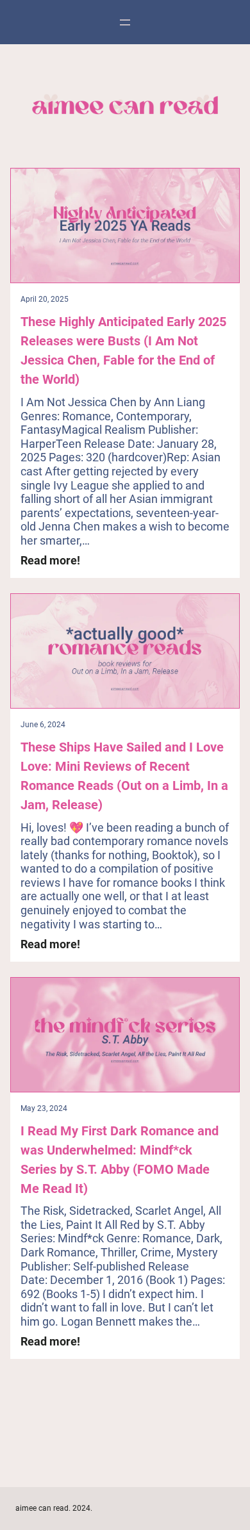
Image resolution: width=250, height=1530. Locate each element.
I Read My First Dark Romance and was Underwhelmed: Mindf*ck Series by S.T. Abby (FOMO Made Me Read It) (120, 1159)
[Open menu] (125, 22)
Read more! (50, 561)
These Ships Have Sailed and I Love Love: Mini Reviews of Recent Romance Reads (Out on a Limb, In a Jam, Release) (124, 775)
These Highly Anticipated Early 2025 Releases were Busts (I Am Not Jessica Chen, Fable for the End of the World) (123, 350)
